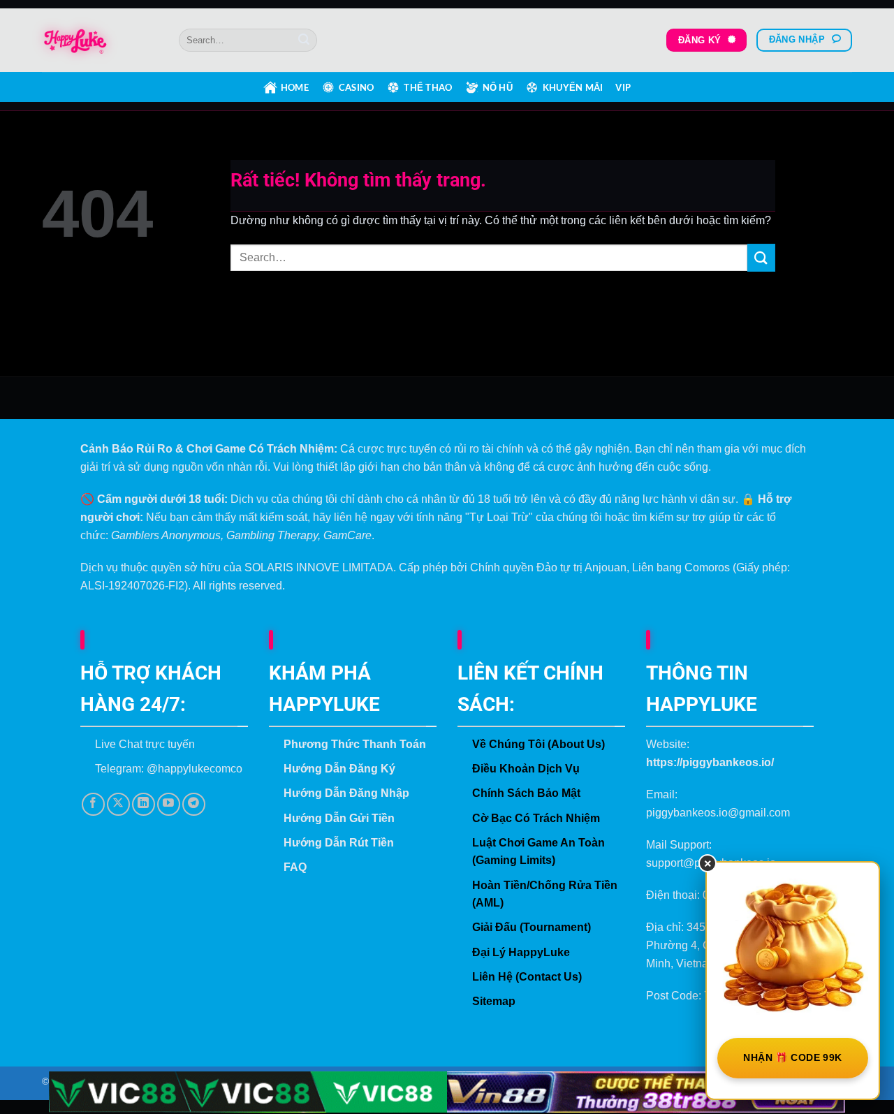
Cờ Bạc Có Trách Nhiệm (536, 818)
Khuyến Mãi (573, 87)
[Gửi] (304, 40)
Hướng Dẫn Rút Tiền (339, 843)
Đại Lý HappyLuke (521, 952)
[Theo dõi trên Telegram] (193, 804)
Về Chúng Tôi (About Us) (538, 744)
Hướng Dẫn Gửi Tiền (339, 818)
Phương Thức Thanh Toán (355, 744)
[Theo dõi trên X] (118, 804)
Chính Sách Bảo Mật (526, 793)
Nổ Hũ (498, 87)
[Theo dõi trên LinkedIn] (143, 804)
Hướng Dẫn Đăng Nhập (346, 793)
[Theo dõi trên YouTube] (168, 804)
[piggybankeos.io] (100, 40)
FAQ (295, 867)
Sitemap (493, 1001)
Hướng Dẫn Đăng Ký (339, 769)
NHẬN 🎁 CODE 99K (792, 1057)
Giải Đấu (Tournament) (531, 927)
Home (295, 87)
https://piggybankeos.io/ (710, 762)
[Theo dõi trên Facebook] (93, 804)
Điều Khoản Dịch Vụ (526, 769)
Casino (356, 87)
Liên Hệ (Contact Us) (527, 977)
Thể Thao (428, 87)
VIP (623, 87)
